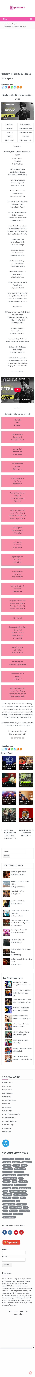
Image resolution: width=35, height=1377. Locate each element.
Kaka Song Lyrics (20, 1185)
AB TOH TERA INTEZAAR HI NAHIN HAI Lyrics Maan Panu (22, 993)
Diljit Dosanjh (7, 1172)
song (5, 1210)
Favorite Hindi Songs (9, 1100)
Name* (4, 1249)
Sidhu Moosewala (15, 1207)
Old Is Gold (7, 1197)
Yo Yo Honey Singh (9, 1217)
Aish (28, 1159)
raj (18, 1201)
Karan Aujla (7, 1188)
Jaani (14, 1181)
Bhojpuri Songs (7, 1089)
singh (25, 1207)
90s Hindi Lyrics (7, 1082)
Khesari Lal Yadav (25, 1188)
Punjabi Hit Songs (8, 1125)
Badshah (16, 1165)
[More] (21, 87)
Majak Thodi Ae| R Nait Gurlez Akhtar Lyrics (25, 832)
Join (5, 1144)
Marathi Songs (7, 1111)
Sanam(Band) (21, 1204)
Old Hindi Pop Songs (8, 1118)
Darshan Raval (8, 1168)
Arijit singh (16, 1162)
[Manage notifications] (30, 1372)
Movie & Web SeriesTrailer (17, 1191)
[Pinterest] (9, 87)
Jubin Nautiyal (8, 1185)
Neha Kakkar (7, 1194)
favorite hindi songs (9, 1175)
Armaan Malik (26, 1162)
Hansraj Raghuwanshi (10, 1178)
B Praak (24, 1165)
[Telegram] (15, 87)
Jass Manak (23, 1181)
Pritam (23, 1197)
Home (4, 24)
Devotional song (20, 1168)
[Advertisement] (17, 47)
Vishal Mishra (18, 1214)
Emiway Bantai (19, 1172)
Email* (4, 1257)
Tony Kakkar (7, 1214)
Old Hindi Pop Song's (20, 1194)
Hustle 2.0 (6, 1181)
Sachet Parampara (9, 1204)
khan (15, 1188)
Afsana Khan (19, 1159)
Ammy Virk (7, 1162)
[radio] (12, 738)
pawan (15, 1197)
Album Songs (6, 1086)
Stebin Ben (13, 1210)
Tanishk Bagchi (24, 1210)
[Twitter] (6, 87)
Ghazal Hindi (6, 1104)
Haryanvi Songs (7, 1107)
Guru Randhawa (23, 1175)
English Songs (6, 1096)
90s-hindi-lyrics (8, 1159)
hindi (21, 1178)
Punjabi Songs (12, 24)
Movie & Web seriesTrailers (11, 1114)
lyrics (5, 1191)
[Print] (18, 87)
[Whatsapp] (12, 87)
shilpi (5, 1207)
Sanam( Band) (6, 1132)
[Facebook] (3, 87)
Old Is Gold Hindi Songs (9, 1121)
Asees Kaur (7, 1165)
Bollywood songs (7, 1093)
